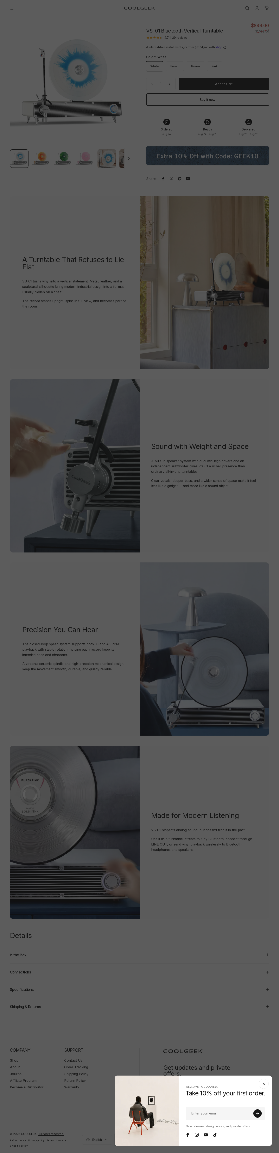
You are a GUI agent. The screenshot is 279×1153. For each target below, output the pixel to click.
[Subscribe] (257, 1113)
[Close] (264, 1084)
